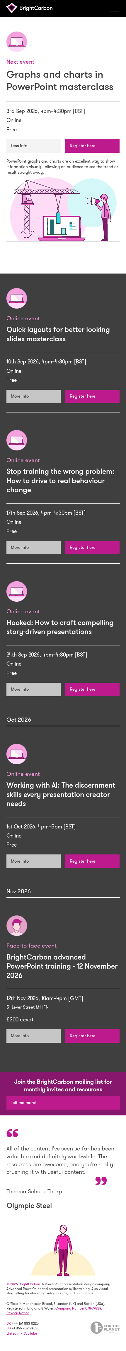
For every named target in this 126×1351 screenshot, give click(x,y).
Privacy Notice (17, 1313)
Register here (83, 145)
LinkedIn (12, 1333)
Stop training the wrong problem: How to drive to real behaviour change (60, 480)
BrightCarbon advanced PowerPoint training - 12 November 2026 (62, 966)
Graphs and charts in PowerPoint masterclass (59, 80)
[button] (116, 7)
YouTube (30, 1333)
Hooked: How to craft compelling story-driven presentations (60, 627)
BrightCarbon (31, 7)
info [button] (23, 145)
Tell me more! (23, 1102)
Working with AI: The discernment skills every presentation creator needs (60, 794)
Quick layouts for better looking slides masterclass (58, 334)
